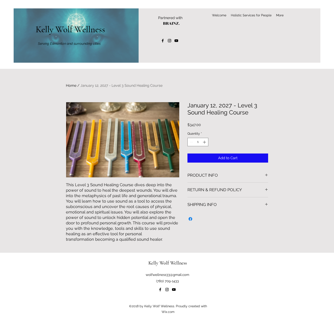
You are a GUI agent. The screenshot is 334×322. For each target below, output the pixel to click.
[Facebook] (162, 40)
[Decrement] (191, 142)
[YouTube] (176, 40)
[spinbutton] (198, 142)
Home (71, 85)
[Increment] (205, 142)
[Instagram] (169, 40)
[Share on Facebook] (190, 219)
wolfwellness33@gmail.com (167, 275)
